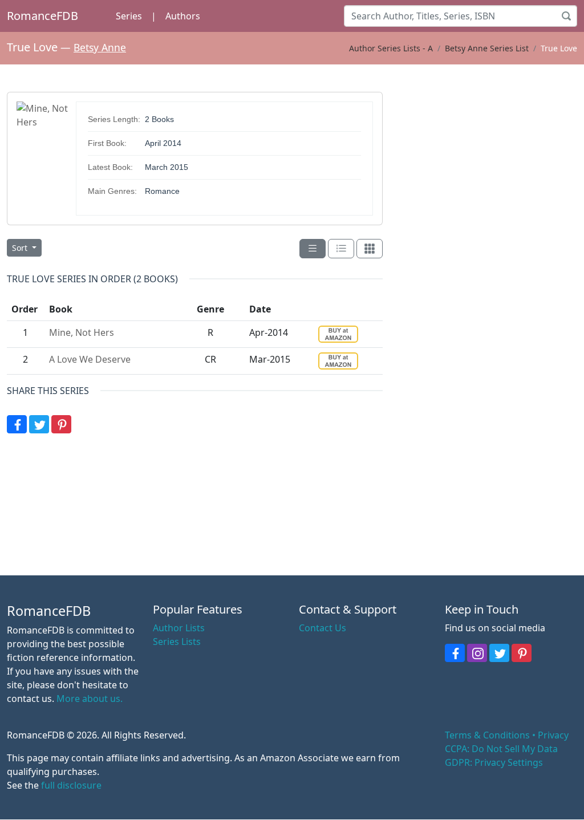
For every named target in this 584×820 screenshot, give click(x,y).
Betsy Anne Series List (487, 48)
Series (129, 16)
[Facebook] (17, 424)
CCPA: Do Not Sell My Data (501, 748)
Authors (182, 16)
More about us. (89, 698)
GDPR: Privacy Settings (494, 762)
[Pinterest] (61, 424)
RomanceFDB (42, 15)
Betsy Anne (100, 47)
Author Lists (179, 628)
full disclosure (71, 785)
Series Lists (177, 641)
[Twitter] (39, 424)
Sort (21, 247)
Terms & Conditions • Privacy (507, 735)
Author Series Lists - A (391, 48)
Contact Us (322, 628)
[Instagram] (477, 653)
